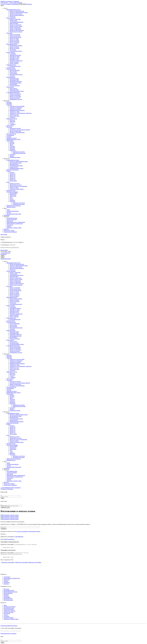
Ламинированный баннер (16, 22)
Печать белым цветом (15, 37)
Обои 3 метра (13, 88)
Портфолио (7, 215)
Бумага (8, 171)
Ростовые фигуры (11, 133)
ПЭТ (11, 197)
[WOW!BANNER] (6, 258)
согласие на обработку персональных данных (28, 531)
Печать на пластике (15, 34)
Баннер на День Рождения (17, 30)
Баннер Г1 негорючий (15, 24)
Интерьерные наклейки (16, 45)
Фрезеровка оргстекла (15, 82)
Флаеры (12, 156)
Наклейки (9, 103)
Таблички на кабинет (15, 109)
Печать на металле (14, 41)
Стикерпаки (13, 53)
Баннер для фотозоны (15, 29)
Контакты (6, 229)
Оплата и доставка (8, 612)
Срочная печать (11, 67)
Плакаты (9, 136)
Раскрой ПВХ (13, 84)
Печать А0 (12, 174)
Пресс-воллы (10, 125)
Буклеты (12, 142)
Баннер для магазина (15, 27)
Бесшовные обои (14, 89)
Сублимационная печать (13, 92)
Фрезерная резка (11, 77)
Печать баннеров (11, 18)
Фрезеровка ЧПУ (14, 78)
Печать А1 (12, 175)
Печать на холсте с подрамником (18, 186)
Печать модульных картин (17, 189)
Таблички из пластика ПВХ (17, 106)
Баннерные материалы (13, 169)
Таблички (9, 105)
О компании (7, 577)
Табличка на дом (14, 114)
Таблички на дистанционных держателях (20, 113)
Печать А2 (12, 176)
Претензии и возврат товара (14, 227)
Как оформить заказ (12, 218)
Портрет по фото (14, 187)
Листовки (12, 146)
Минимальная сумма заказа (14, 214)
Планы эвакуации (14, 116)
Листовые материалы (12, 191)
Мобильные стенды (12, 118)
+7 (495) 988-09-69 (5, 252)
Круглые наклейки (15, 70)
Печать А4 (12, 179)
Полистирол (13, 196)
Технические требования (10, 231)
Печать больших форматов (17, 15)
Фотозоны (9, 127)
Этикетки (12, 76)
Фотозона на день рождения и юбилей (20, 129)
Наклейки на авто (14, 58)
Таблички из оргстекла (19, 202)
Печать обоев (10, 87)
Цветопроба (10, 220)
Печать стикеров (14, 62)
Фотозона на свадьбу (15, 128)
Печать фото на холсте (16, 185)
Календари (12, 150)
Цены (5, 605)
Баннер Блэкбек (14, 23)
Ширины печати (11, 207)
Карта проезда (4, 250)
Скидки (9, 212)
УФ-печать (9, 33)
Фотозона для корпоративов (17, 132)
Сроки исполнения (12, 219)
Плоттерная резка (11, 69)
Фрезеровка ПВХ (14, 80)
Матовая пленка (14, 164)
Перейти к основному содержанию (10, 1)
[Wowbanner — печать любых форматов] (11, 2)
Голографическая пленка (16, 165)
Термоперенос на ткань (16, 99)
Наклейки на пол (14, 59)
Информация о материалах (14, 205)
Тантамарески (10, 135)
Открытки (12, 154)
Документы (10, 225)
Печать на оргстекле (15, 35)
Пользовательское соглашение (8, 633)
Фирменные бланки (15, 157)
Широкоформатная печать (13, 9)
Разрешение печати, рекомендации (16, 222)
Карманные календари (19, 151)
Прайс (8, 209)
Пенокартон (13, 194)
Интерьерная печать (12, 44)
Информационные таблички (17, 110)
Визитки (12, 143)
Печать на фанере (14, 42)
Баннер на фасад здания (16, 26)
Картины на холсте (12, 138)
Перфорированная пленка (16, 168)
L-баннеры (12, 124)
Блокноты (12, 147)
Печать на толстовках (15, 96)
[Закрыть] (1, 495)
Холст (8, 182)
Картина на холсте (14, 183)
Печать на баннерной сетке (17, 11)
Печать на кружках (15, 98)
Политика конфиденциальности (9, 625)
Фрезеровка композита (16, 81)
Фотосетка (12, 16)
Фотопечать (13, 49)
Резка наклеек (13, 73)
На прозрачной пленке (16, 162)
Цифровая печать (11, 64)
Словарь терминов (8, 617)
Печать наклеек (11, 52)
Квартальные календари (19, 153)
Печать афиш (13, 180)
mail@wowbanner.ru (15, 487)
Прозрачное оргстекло (18, 204)
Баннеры (9, 102)
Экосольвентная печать (16, 51)
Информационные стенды (13, 139)
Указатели (12, 117)
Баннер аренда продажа (16, 31)
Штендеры (12, 121)
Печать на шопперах (15, 95)
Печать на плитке (14, 40)
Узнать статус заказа (9, 230)
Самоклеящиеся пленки (13, 160)
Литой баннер (13, 20)
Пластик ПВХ (13, 193)
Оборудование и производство (15, 223)
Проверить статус (5, 507)
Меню (11, 145)
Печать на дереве (14, 38)
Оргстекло (12, 201)
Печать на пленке (14, 47)
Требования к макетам (9, 610)
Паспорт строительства (16, 13)
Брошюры (12, 149)
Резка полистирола (15, 85)
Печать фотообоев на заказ (17, 91)
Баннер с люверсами (15, 19)
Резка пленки (13, 71)
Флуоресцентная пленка (16, 74)
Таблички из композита (16, 107)
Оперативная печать (15, 66)
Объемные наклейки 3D (16, 60)
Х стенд (12, 122)
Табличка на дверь (15, 111)
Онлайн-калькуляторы (12, 211)
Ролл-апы (12, 120)
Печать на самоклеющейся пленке (19, 12)
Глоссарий (6, 616)
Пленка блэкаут (14, 167)
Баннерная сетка (11, 190)
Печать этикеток (14, 63)
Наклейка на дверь (15, 56)
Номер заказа (4, 505)
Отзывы (9, 226)
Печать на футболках (15, 93)
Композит (12, 200)
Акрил (11, 198)
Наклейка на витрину (15, 55)
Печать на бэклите (14, 48)
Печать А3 (12, 178)
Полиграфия (10, 140)
